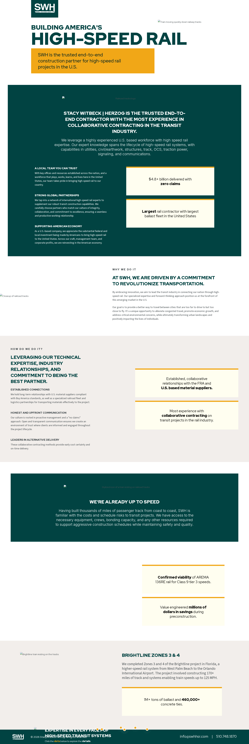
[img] (45, 8)
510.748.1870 (226, 736)
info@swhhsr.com (194, 736)
